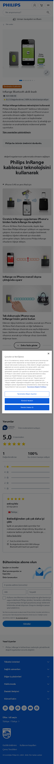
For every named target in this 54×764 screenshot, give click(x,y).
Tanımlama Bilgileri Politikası (36, 387)
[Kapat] (47, 353)
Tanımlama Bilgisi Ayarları (26, 394)
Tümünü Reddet (26, 401)
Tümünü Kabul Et (26, 407)
